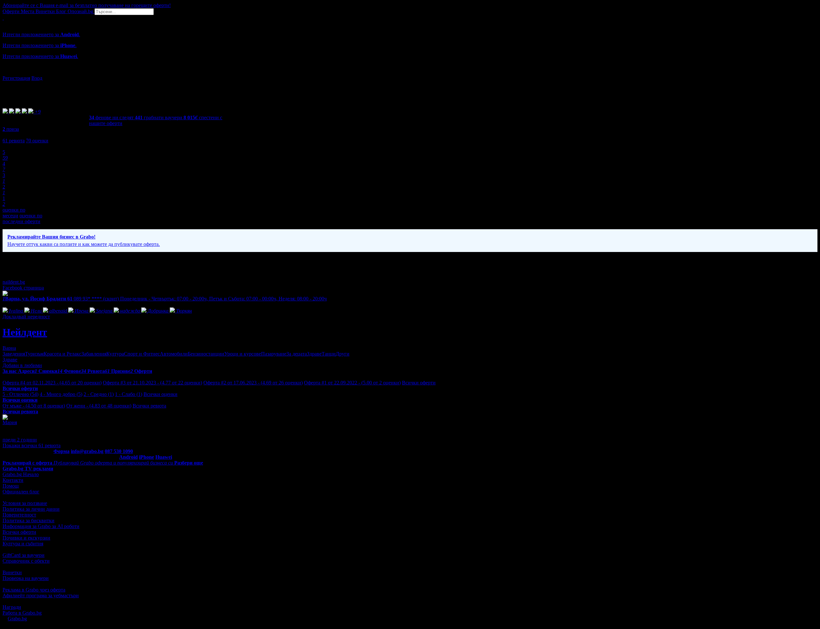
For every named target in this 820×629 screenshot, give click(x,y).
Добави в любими (22, 365)
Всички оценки (160, 394)
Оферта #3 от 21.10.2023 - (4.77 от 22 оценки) (152, 382)
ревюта (14, 140)
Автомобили (174, 353)
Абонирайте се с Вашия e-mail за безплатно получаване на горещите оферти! (87, 5)
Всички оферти (419, 382)
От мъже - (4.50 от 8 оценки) (34, 405)
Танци (329, 353)
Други (342, 353)
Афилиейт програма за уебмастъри (41, 595)
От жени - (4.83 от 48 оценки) (98, 405)
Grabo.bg (17, 618)
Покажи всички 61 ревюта (32, 445)
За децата (296, 353)
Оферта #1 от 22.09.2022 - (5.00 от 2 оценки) (352, 382)
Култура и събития (23, 543)
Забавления (93, 353)
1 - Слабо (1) (128, 394)
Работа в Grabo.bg (22, 613)
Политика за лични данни (31, 509)
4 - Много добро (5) (61, 394)
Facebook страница (23, 287)
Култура (115, 353)
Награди (12, 607)
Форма (61, 451)
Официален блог (21, 491)
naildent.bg (14, 282)
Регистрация (16, 78)
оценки (37, 140)
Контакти (13, 480)
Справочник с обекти (26, 561)
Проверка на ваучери (26, 578)
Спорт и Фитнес (142, 353)
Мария (10, 422)
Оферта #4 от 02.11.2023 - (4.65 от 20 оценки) (52, 382)
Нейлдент (25, 332)
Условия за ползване (25, 503)
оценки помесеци (14, 212)
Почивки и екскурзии (26, 538)
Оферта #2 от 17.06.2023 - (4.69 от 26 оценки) (253, 382)
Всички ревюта (149, 405)
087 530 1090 (119, 451)
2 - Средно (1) (99, 394)
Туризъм (34, 353)
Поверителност (19, 514)
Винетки (12, 572)
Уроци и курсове (242, 353)
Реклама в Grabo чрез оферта (34, 589)
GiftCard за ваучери (24, 555)
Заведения (14, 353)
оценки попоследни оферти (22, 218)
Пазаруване (273, 353)
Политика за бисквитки (28, 520)
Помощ (11, 486)
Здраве (314, 353)
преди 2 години (20, 439)
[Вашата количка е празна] (3, 18)
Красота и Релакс (62, 353)
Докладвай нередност (26, 316)
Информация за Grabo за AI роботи (41, 526)
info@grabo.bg (87, 451)
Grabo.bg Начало (21, 474)
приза (11, 129)
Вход (36, 78)
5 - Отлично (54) (20, 394)
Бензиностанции (206, 353)
